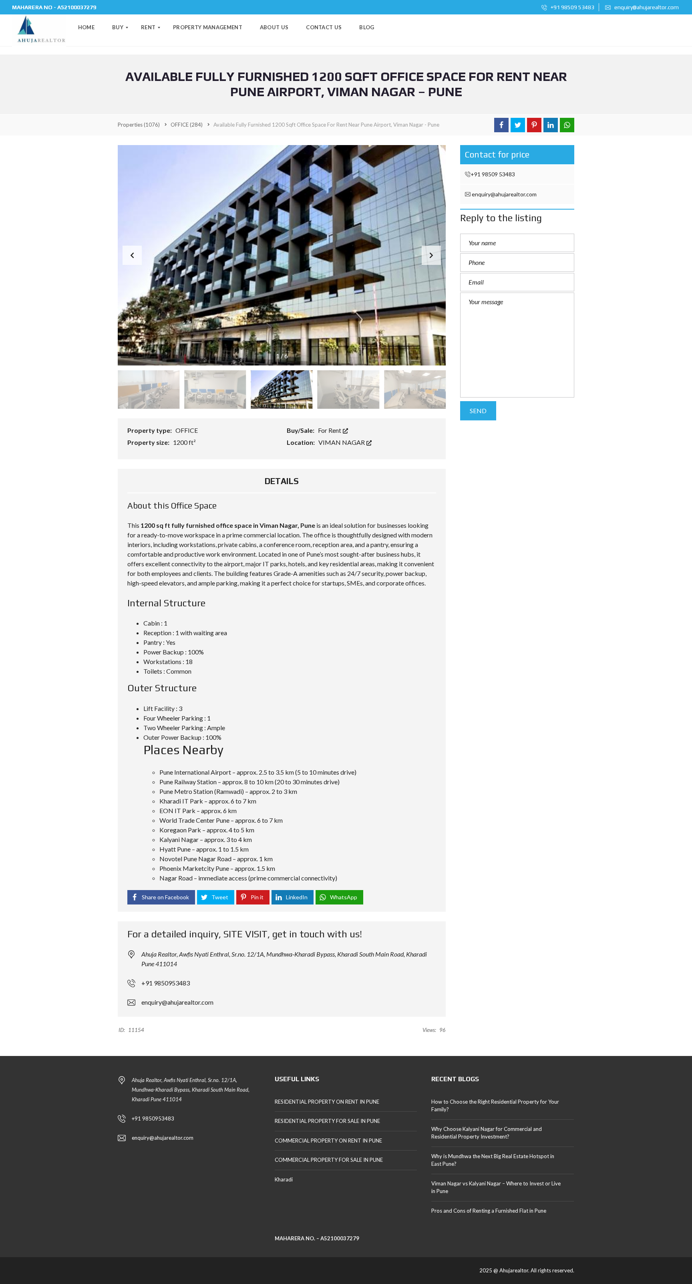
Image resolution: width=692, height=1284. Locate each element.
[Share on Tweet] (518, 125)
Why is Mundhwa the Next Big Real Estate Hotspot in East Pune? (492, 1160)
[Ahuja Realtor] (39, 30)
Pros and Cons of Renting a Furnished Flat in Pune (488, 1210)
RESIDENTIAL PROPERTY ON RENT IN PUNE (327, 1101)
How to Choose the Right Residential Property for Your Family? (495, 1105)
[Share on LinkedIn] (550, 125)
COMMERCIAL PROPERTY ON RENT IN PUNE (328, 1140)
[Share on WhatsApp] (567, 125)
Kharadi (284, 1179)
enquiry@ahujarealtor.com (646, 7)
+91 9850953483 (165, 983)
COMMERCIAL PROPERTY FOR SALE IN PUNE (329, 1160)
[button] (431, 255)
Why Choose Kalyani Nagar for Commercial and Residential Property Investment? (486, 1133)
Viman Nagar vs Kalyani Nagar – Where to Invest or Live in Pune (496, 1187)
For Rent (330, 430)
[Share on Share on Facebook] (501, 125)
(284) (187, 124)
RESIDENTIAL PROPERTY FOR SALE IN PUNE (327, 1121)
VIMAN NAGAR (342, 442)
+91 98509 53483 (571, 7)
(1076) (139, 124)
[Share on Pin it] (534, 125)
